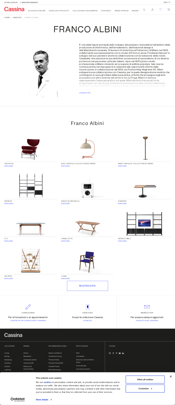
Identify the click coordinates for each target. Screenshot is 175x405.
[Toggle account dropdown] (152, 9)
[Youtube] (119, 354)
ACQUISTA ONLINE (37, 10)
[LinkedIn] (123, 354)
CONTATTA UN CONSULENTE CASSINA (28, 320)
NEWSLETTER (147, 313)
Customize (143, 388)
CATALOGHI (87, 313)
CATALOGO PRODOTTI (59, 10)
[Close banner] (171, 376)
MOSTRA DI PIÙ (87, 286)
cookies (48, 382)
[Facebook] (113, 354)
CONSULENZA (28, 313)
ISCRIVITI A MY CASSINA (147, 320)
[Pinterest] (116, 354)
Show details (42, 399)
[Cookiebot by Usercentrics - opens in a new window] (18, 400)
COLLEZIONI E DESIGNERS (85, 10)
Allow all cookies (145, 379)
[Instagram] (110, 354)
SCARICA (87, 320)
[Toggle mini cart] (169, 9)
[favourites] (160, 9)
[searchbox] (144, 9)
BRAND (135, 10)
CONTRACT (106, 10)
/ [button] (167, 2)
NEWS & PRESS (122, 10)
